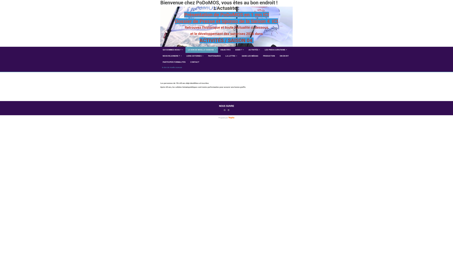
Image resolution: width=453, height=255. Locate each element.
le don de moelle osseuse (201, 50)
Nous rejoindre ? (171, 56)
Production (269, 56)
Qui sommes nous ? (172, 50)
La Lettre (230, 56)
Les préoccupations (275, 50)
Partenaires (214, 56)
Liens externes (194, 56)
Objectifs (225, 50)
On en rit (284, 56)
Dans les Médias (250, 56)
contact (194, 62)
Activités (253, 50)
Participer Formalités (174, 62)
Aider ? (238, 50)
